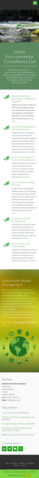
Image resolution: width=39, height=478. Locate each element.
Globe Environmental (26, 469)
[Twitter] (9, 448)
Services (14, 463)
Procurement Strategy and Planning (14, 424)
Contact (23, 465)
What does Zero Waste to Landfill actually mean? (18, 417)
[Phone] (20, 448)
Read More (31, 152)
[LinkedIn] (4, 448)
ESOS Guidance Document (11, 413)
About (16, 465)
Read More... (32, 261)
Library (21, 463)
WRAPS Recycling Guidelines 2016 (13, 435)
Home (7, 463)
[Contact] (15, 448)
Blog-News (30, 463)
